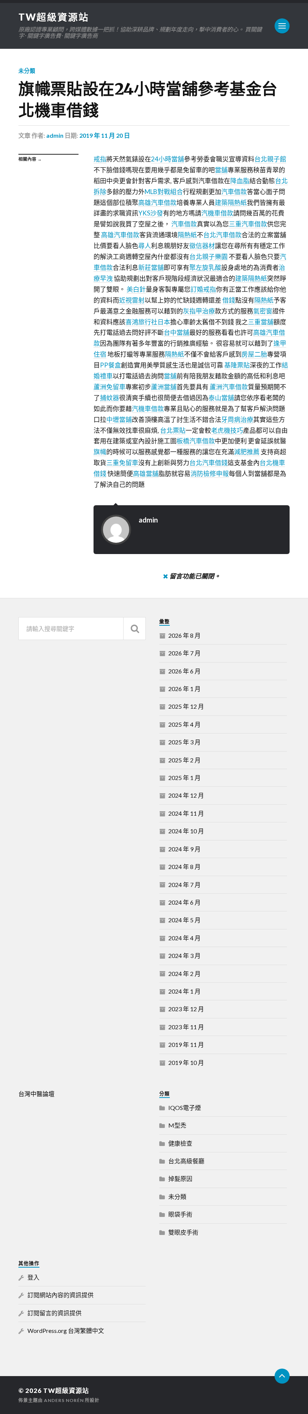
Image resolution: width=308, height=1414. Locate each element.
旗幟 (100, 452)
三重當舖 (260, 322)
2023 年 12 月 (186, 1008)
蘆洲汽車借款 (229, 387)
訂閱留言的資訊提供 (54, 1312)
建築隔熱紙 (231, 202)
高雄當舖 (146, 473)
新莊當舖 (151, 267)
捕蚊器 (109, 398)
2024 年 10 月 (186, 830)
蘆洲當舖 (164, 387)
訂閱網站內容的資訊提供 (60, 1294)
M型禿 (177, 1125)
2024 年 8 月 (184, 866)
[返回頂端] (282, 1376)
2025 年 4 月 (184, 724)
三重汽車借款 (248, 224)
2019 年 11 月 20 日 (104, 135)
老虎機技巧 (227, 430)
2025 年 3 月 (184, 741)
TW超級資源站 (53, 17)
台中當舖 (176, 332)
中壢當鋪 (119, 419)
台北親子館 (270, 159)
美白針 (136, 289)
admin (54, 135)
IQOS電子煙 (184, 1107)
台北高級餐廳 (186, 1160)
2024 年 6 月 (184, 902)
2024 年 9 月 (184, 848)
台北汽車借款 (222, 235)
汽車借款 (234, 192)
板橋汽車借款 (196, 441)
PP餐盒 (110, 365)
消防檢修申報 (209, 473)
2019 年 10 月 (186, 1062)
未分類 (26, 71)
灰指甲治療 (199, 311)
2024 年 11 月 (186, 813)
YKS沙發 (150, 213)
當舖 (221, 170)
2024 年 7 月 (184, 884)
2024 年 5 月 (184, 919)
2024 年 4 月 (184, 937)
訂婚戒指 (203, 289)
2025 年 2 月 (184, 759)
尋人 (144, 246)
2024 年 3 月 (184, 955)
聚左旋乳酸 (205, 267)
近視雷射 (132, 300)
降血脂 (239, 181)
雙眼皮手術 (183, 1232)
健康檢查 (180, 1143)
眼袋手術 (180, 1214)
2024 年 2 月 (184, 973)
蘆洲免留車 (109, 387)
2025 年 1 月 (184, 777)
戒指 (100, 159)
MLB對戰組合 (164, 192)
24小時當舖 (167, 159)
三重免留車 (122, 463)
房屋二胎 (254, 354)
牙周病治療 (237, 419)
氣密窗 (262, 311)
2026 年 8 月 (184, 635)
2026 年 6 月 (184, 671)
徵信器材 (202, 246)
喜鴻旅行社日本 (147, 322)
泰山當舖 (221, 398)
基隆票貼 (237, 365)
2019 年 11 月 (186, 1044)
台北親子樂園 (208, 257)
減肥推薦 (247, 452)
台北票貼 (173, 430)
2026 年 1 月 (184, 688)
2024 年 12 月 (186, 795)
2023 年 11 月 (186, 1026)
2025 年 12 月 (186, 706)
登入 (33, 1277)
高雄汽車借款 (157, 202)
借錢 (228, 300)
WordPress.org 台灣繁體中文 (65, 1330)
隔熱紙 (187, 235)
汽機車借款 (217, 213)
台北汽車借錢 (208, 463)
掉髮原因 (180, 1178)
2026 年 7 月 (184, 653)
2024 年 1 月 (184, 991)
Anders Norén (64, 1400)
